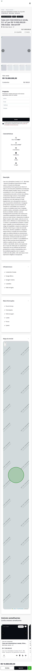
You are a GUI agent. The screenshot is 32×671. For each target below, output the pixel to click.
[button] (2, 50)
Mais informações (8, 301)
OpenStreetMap (20, 608)
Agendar (21, 668)
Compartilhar (19, 32)
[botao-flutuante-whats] (29, 668)
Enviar (16, 119)
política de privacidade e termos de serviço (15, 124)
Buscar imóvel (9, 9)
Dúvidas (7, 668)
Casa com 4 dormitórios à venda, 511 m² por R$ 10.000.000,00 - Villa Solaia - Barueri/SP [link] (12, 12)
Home (2, 9)
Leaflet (14, 608)
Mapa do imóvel (8, 339)
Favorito (28, 32)
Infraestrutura (7, 267)
